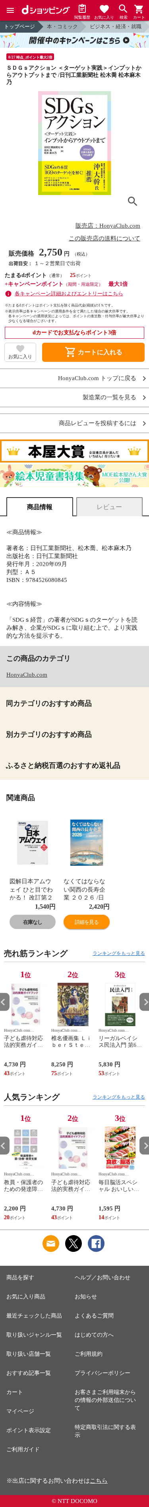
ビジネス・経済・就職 (115, 26)
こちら (99, 1481)
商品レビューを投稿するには (97, 423)
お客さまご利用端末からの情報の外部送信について (105, 1400)
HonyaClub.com (26, 675)
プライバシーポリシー (102, 1373)
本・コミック (62, 26)
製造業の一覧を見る (109, 397)
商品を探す (20, 1278)
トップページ (19, 26)
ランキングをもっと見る (119, 953)
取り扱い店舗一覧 (28, 1354)
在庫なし (32, 922)
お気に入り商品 (25, 1297)
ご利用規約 (89, 1354)
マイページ (20, 1411)
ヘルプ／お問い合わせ (102, 1278)
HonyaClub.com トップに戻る (97, 378)
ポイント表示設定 (28, 1430)
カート (14, 1392)
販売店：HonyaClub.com (107, 226)
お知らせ (86, 1297)
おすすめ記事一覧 (28, 1373)
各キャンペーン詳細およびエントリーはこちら (69, 294)
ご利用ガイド (23, 1449)
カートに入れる (93, 352)
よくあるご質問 (94, 1316)
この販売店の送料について (104, 238)
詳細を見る (87, 922)
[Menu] (10, 10)
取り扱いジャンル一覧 (34, 1335)
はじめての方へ (94, 1335)
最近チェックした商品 (34, 1316)
